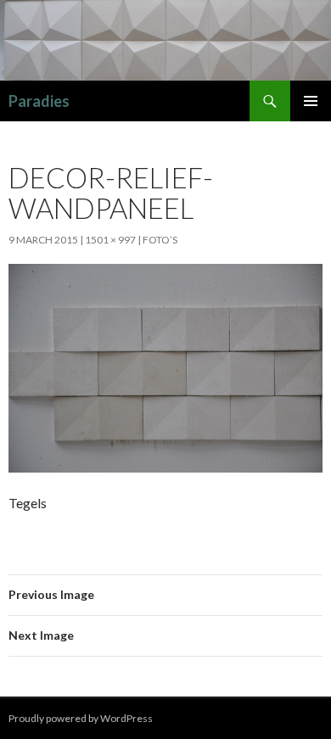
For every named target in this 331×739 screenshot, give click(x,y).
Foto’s (160, 239)
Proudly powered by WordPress (80, 718)
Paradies (39, 101)
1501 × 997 (110, 239)
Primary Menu (310, 101)
